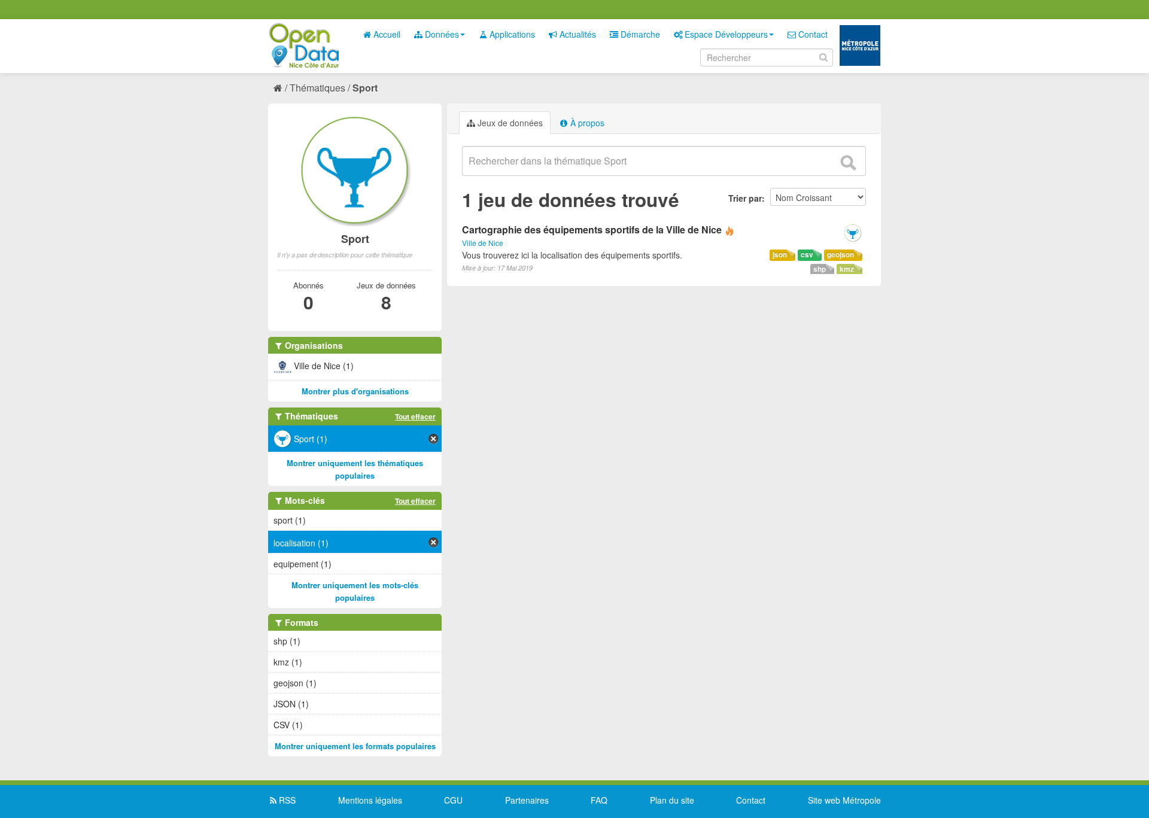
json (780, 255)
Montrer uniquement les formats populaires (355, 746)
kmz (847, 269)
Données (440, 34)
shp (819, 269)
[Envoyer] (848, 163)
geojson (840, 255)
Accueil (385, 34)
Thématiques (317, 88)
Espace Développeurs (725, 34)
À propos (586, 123)
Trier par (745, 198)
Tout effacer (415, 416)
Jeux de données (509, 123)
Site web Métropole (844, 800)
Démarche (639, 34)
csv (807, 255)
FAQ (599, 800)
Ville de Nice (482, 243)
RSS (286, 800)
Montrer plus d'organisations (355, 391)
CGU (453, 800)
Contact (812, 34)
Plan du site (672, 800)
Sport (365, 88)
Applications (511, 34)
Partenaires (527, 800)
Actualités (576, 34)
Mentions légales (370, 800)
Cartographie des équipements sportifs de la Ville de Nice (592, 229)
